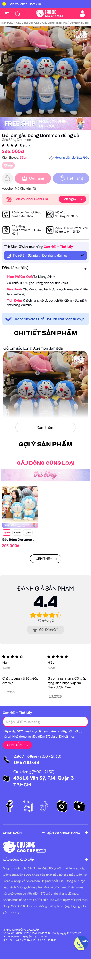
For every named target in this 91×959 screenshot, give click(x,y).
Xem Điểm (14, 745)
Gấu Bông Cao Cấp (27, 22)
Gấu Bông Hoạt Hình (54, 22)
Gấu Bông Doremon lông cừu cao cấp (30, 539)
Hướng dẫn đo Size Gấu (71, 157)
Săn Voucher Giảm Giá (25, 4)
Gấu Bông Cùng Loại (45, 463)
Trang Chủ (7, 22)
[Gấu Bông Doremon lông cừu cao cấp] (20, 503)
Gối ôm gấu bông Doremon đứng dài (41, 135)
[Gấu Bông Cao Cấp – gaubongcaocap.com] (49, 13)
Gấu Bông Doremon (16, 139)
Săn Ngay (70, 199)
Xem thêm (44, 558)
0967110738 (81, 228)
